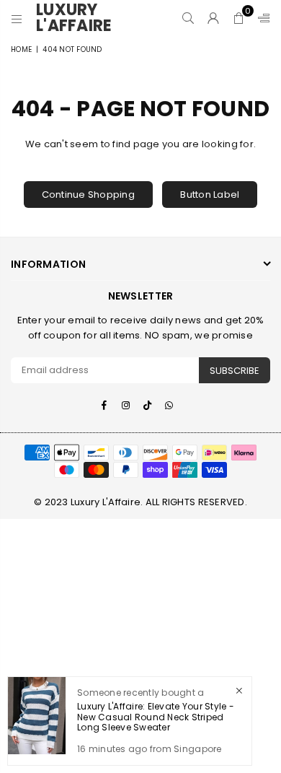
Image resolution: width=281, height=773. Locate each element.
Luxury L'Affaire (79, 18)
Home (21, 49)
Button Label (209, 194)
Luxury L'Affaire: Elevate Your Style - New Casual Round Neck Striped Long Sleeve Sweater (155, 716)
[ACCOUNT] (213, 18)
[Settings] (260, 18)
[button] (238, 18)
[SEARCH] (188, 18)
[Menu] (17, 18)
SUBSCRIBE (234, 370)
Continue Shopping (88, 194)
